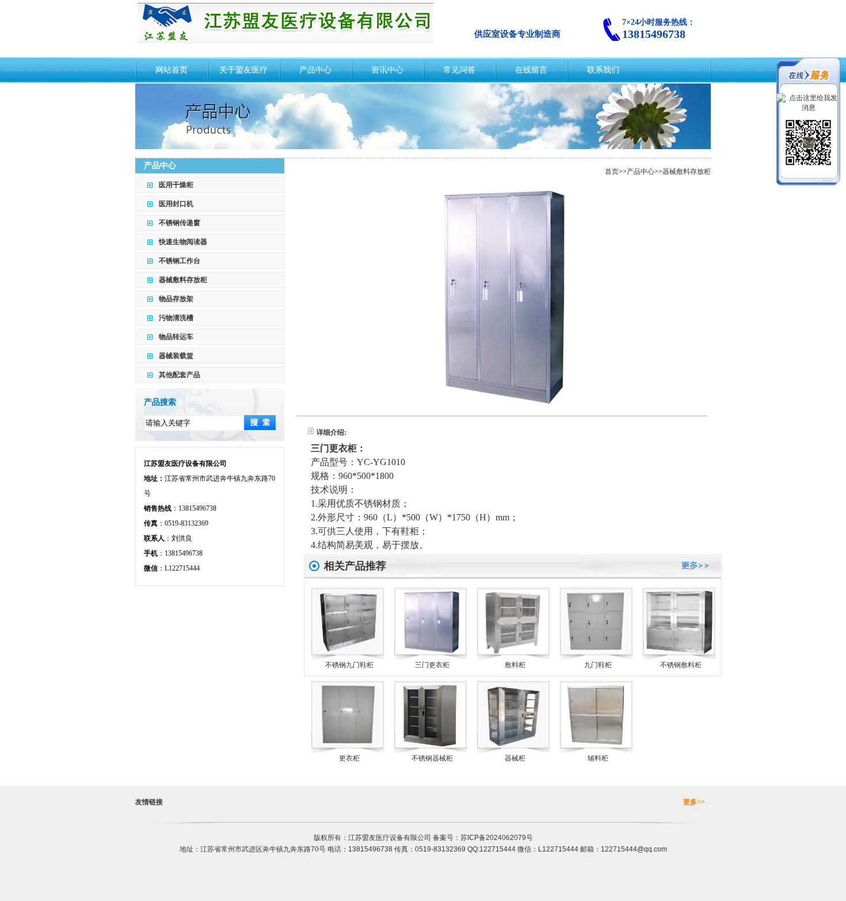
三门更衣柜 (432, 665)
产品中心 (640, 172)
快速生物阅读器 (183, 242)
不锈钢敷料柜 (681, 665)
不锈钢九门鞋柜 (349, 665)
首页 (612, 172)
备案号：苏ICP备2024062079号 (483, 838)
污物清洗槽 (176, 318)
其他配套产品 (179, 375)
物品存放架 (176, 299)
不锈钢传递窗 (179, 223)
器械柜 (515, 758)
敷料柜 (515, 665)
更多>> (694, 802)
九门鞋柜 (598, 665)
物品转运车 (176, 337)
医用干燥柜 (176, 185)
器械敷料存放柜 (183, 280)
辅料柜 (598, 758)
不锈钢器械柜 (432, 758)
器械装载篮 (176, 356)
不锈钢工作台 (179, 261)
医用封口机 (176, 204)
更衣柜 (349, 758)
